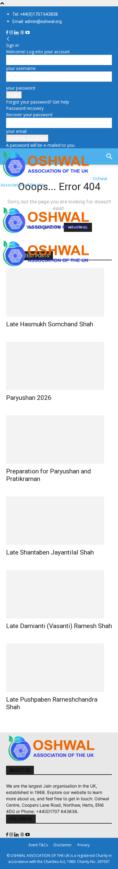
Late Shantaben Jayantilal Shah (50, 552)
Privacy (83, 845)
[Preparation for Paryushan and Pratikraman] (59, 439)
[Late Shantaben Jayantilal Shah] (59, 520)
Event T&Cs (38, 845)
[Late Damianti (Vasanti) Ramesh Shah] (59, 594)
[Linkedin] (17, 32)
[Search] (109, 156)
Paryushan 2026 (28, 397)
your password (20, 88)
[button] (10, 196)
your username (21, 68)
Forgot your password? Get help (37, 102)
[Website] (22, 32)
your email (16, 131)
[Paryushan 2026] (59, 366)
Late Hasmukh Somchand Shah (49, 324)
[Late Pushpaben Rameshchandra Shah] (59, 668)
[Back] (8, 39)
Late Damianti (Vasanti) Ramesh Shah (59, 626)
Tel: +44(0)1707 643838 (35, 14)
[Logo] (46, 234)
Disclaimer (63, 845)
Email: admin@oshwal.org (37, 21)
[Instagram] (11, 32)
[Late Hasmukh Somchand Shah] (59, 292)
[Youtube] (27, 32)
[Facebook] (7, 32)
